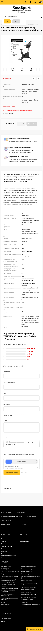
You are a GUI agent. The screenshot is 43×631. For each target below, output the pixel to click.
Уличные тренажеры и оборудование (7, 594)
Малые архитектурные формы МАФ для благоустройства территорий (9, 590)
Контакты (4, 551)
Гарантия (3, 541)
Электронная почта (9, 382)
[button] (34, 629)
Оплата (3, 544)
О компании (4, 539)
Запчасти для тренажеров (28, 597)
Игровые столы (5, 604)
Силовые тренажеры (27, 569)
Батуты (3, 602)
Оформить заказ (24, 544)
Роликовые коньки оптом (28, 594)
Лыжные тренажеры (27, 599)
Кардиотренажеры (26, 571)
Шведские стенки (6, 574)
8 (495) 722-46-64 (6, 512)
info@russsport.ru (31, 516)
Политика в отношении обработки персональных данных (8, 555)
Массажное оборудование (28, 566)
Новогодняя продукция (27, 589)
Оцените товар (8, 415)
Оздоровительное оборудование (30, 604)
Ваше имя (7, 371)
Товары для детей (26, 592)
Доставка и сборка (6, 546)
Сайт (5, 393)
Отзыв (5, 420)
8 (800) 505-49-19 (20, 512)
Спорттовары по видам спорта (10, 571)
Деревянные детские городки (9, 576)
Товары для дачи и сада (28, 580)
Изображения (8, 437)
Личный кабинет (24, 541)
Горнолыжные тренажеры (28, 587)
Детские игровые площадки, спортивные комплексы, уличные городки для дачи (9, 580)
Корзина (22, 539)
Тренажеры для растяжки (28, 574)
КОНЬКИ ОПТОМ (5, 566)
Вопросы (3, 549)
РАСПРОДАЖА (5, 569)
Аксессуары (24, 602)
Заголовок (7, 404)
